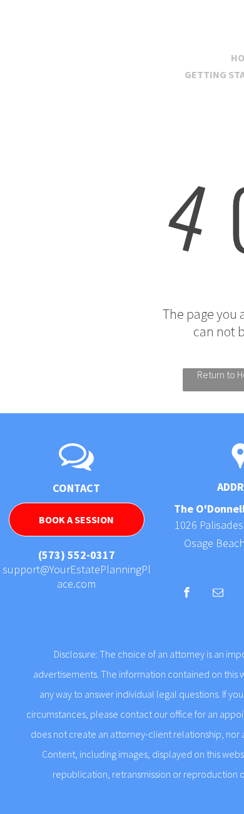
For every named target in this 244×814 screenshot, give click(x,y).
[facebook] (187, 594)
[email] (218, 594)
